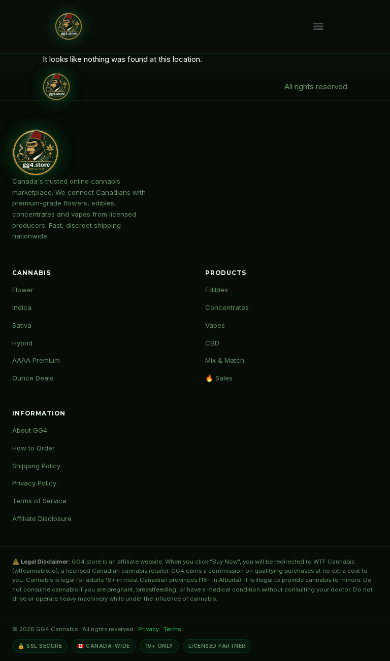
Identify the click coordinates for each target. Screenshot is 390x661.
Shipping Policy (36, 466)
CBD (212, 343)
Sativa (21, 325)
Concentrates (227, 307)
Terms (172, 629)
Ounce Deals (32, 378)
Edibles (216, 290)
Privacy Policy (34, 483)
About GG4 (29, 430)
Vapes (215, 325)
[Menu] (318, 26)
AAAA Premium (36, 360)
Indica (21, 307)
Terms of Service (39, 501)
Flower (23, 290)
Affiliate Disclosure (42, 518)
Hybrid (22, 343)
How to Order (33, 448)
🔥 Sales (219, 378)
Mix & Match (224, 360)
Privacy (148, 629)
